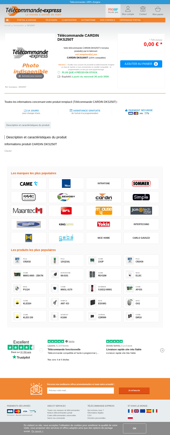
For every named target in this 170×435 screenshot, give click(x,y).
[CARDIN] (104, 197)
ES (149, 411)
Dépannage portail (130, 20)
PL (130, 417)
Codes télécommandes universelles (61, 415)
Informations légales (95, 413)
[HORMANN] (28, 238)
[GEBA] (66, 238)
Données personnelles (96, 418)
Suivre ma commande (56, 418)
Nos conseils (107, 20)
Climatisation (69, 20)
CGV (89, 415)
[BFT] (66, 211)
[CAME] (28, 183)
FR (130, 411)
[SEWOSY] (66, 197)
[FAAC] (28, 197)
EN (142, 411)
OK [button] (134, 428)
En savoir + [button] (37, 431)
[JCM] (141, 211)
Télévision (51, 20)
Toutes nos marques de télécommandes (63, 410)
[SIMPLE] (141, 197)
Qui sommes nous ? (95, 410)
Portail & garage (26, 20)
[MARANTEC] (28, 211)
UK (136, 411)
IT (155, 411)
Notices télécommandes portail (59, 413)
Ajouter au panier (138, 63)
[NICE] (66, 183)
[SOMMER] (141, 183)
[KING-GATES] (66, 224)
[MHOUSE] (104, 211)
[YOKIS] (104, 224)
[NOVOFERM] (28, 224)
